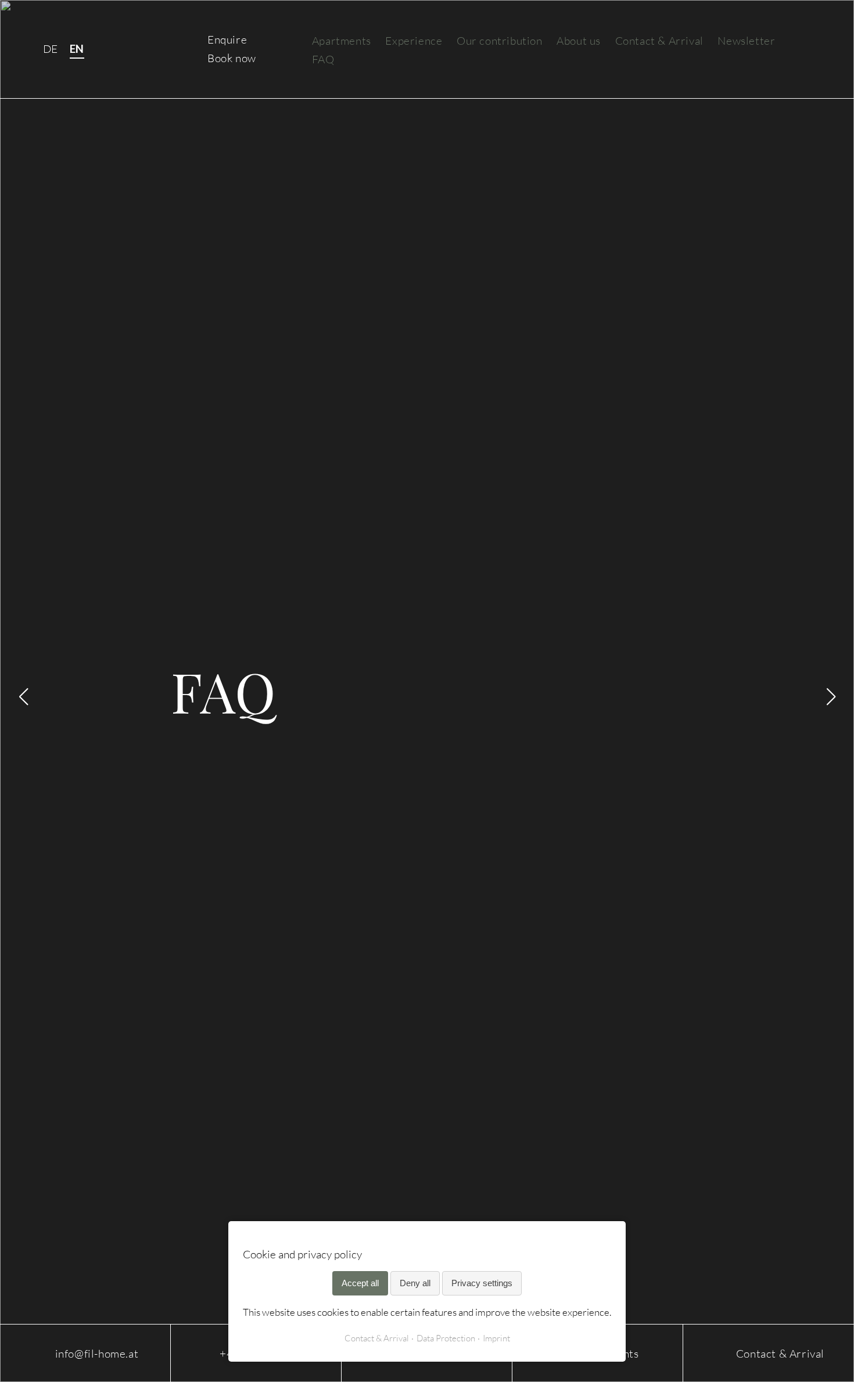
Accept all (360, 1283)
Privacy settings (481, 1283)
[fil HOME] (153, 49)
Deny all (415, 1283)
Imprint (496, 1338)
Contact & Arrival (377, 1338)
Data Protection (446, 1338)
